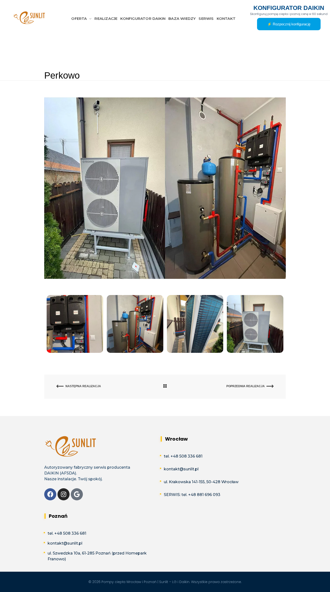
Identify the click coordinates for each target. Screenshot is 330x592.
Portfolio (67, 51)
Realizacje (88, 51)
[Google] (77, 494)
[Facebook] (50, 494)
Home (51, 51)
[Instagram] (63, 494)
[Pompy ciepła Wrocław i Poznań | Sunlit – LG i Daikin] (30, 18)
